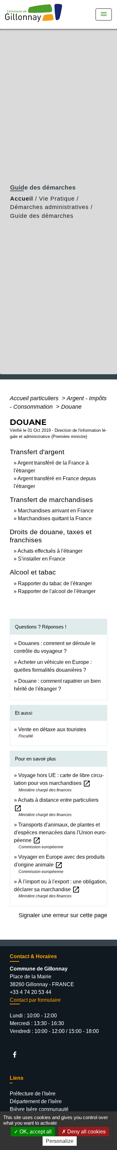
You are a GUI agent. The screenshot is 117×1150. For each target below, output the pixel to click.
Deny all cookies (86, 1131)
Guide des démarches (41, 216)
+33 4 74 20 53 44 (30, 992)
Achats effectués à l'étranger (50, 551)
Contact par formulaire (35, 1000)
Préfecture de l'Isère (33, 1093)
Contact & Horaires (33, 956)
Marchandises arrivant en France (56, 510)
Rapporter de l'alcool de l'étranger (57, 591)
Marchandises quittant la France (55, 518)
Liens (16, 1078)
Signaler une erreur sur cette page (63, 915)
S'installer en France (41, 559)
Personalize (59, 1141)
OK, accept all (35, 1131)
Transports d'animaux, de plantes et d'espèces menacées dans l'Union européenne (60, 832)
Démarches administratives (49, 207)
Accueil (21, 198)
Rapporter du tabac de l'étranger (55, 583)
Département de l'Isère (36, 1101)
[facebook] (18, 1055)
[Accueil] (35, 14)
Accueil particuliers (35, 398)
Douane (71, 406)
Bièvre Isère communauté (39, 1109)
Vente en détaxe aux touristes (52, 729)
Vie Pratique (57, 198)
